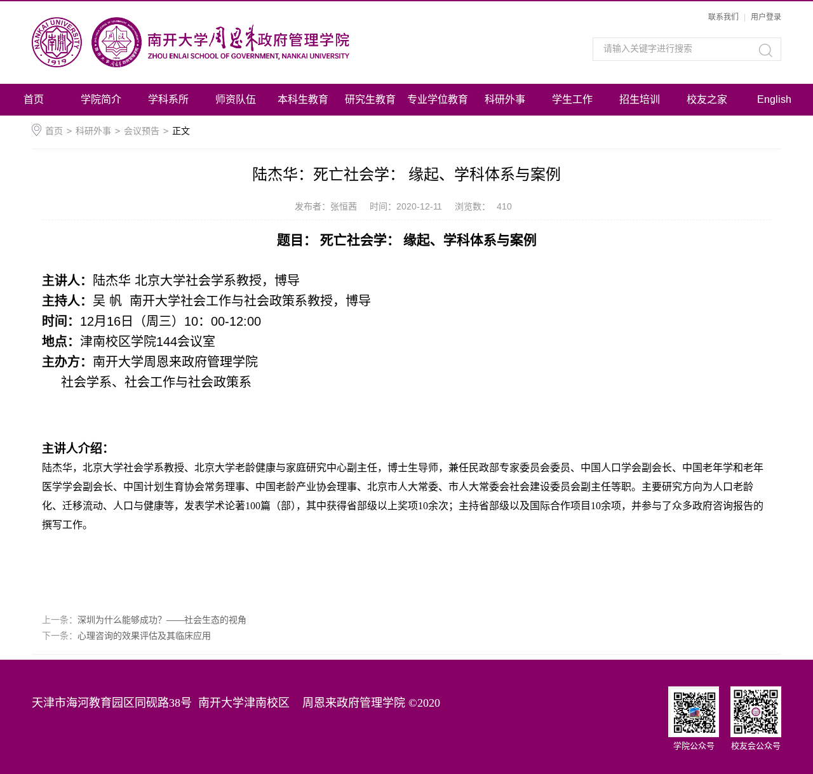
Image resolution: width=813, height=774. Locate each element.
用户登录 (766, 17)
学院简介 (101, 99)
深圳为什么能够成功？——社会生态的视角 (161, 620)
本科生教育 (303, 99)
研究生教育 (370, 99)
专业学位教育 (437, 99)
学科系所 (168, 99)
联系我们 (723, 17)
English (774, 99)
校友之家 (707, 99)
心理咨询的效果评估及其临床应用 (144, 636)
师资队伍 (235, 99)
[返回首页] (227, 42)
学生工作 (572, 99)
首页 (34, 99)
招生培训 (639, 99)
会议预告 (141, 131)
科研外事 (505, 99)
